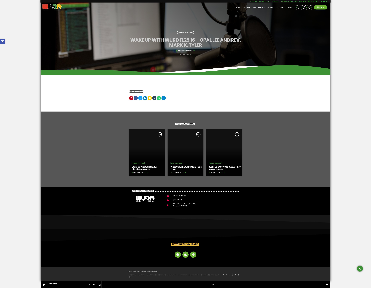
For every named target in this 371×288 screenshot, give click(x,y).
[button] (2, 41)
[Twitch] (314, 1)
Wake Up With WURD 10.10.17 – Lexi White (186, 168)
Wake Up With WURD (185, 33)
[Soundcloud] (319, 1)
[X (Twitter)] (311, 1)
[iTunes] (321, 1)
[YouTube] (309, 1)
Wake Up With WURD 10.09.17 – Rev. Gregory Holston (225, 168)
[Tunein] (316, 1)
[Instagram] (324, 1)
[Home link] (52, 7)
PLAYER (320, 7)
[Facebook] (326, 1)
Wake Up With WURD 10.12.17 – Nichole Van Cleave (145, 168)
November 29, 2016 (184, 51)
